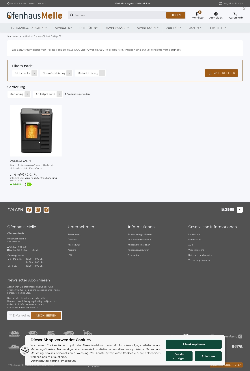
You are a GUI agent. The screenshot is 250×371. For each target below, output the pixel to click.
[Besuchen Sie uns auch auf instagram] (38, 210)
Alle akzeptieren (193, 344)
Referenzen (73, 234)
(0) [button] (233, 3)
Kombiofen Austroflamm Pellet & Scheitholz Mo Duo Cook (31, 167)
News (32, 3)
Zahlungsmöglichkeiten (140, 234)
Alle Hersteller (22, 73)
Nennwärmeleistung (54, 73)
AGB (190, 244)
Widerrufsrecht (196, 249)
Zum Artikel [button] (36, 196)
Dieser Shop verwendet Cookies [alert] (61, 340)
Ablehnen (208, 356)
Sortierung (16, 94)
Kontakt (42, 3)
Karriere (72, 249)
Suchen (176, 15)
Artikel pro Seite (45, 94)
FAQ (70, 255)
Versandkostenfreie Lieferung (41, 178)
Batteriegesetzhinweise (200, 255)
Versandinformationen (139, 239)
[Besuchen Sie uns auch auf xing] (46, 210)
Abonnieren (46, 315)
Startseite (12, 36)
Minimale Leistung (88, 73)
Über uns (72, 239)
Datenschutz (194, 239)
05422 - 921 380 (18, 246)
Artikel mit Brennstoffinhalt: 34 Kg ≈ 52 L (43, 36)
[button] (217, 27)
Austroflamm (20, 160)
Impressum (194, 234)
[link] (125, 70)
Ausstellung (74, 244)
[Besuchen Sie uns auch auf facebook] (29, 210)
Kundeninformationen (139, 244)
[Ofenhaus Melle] (34, 15)
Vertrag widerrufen (226, 364)
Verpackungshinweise (199, 260)
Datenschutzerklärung (18, 301)
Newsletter (133, 255)
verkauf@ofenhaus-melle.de (24, 250)
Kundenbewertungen (138, 249)
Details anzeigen (179, 356)
